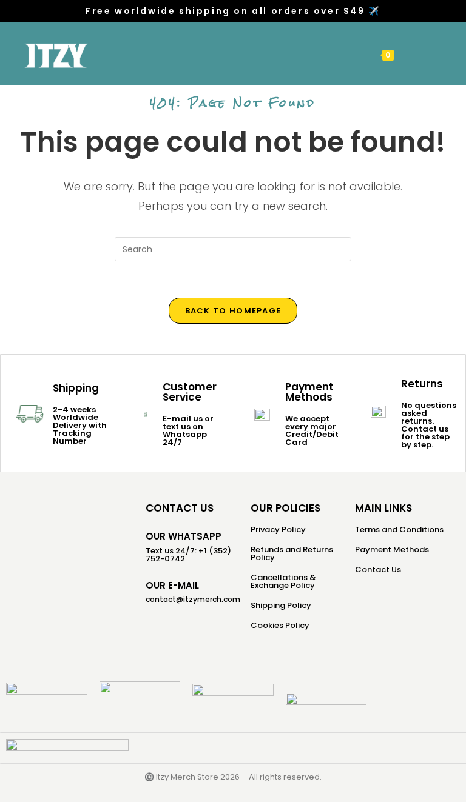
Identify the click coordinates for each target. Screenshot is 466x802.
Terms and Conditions (399, 529)
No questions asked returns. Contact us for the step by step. (428, 424)
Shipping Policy (281, 605)
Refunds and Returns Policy (292, 553)
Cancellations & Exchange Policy (283, 581)
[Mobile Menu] (406, 54)
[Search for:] (424, 54)
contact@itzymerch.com (193, 599)
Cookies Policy (280, 625)
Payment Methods (392, 549)
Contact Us (378, 569)
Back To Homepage (233, 310)
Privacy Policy (278, 529)
